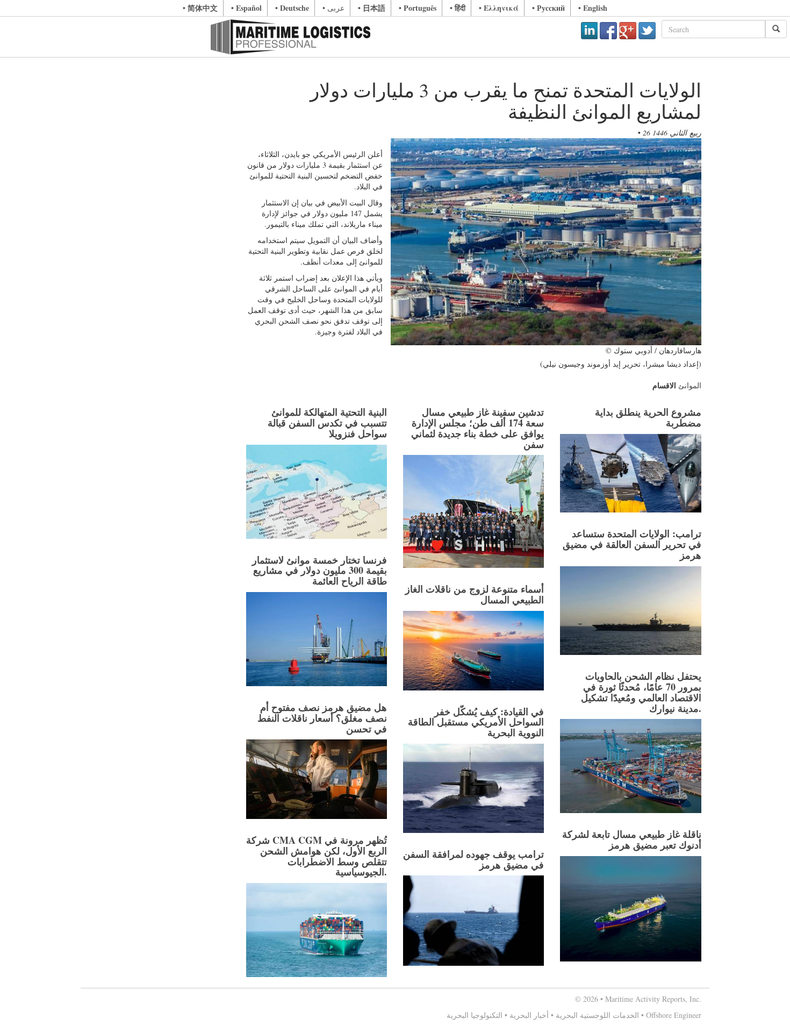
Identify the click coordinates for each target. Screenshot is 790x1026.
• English (592, 7)
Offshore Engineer (673, 1015)
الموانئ (689, 385)
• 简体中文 (200, 7)
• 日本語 (371, 7)
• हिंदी (457, 7)
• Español (246, 7)
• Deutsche (292, 7)
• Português (417, 7)
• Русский (548, 7)
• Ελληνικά (499, 7)
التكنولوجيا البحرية (474, 1015)
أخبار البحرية (529, 1015)
